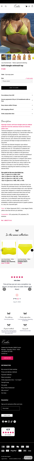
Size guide (30, 78)
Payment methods (6, 374)
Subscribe (7, 415)
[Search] (6, 6)
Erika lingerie (7, 456)
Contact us (4, 353)
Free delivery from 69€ (7, 95)
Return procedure (6, 377)
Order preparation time (7, 113)
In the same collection (17, 234)
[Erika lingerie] (17, 6)
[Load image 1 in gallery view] (17, 33)
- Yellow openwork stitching (19, 63)
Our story (3, 393)
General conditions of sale (15, 458)
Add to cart (14, 88)
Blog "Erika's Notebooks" (8, 387)
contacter (7, 358)
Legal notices (4, 458)
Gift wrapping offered (7, 109)
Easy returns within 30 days (9, 105)
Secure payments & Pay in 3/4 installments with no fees (15, 100)
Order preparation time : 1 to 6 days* (11, 380)
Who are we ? (5, 390)
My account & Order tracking (9, 369)
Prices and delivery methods (9, 372)
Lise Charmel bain (6, 63)
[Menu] (1, 6)
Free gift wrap (5, 382)
